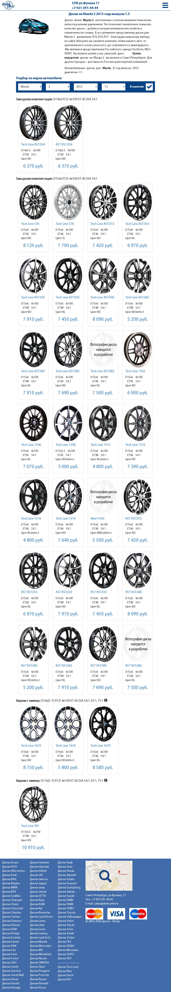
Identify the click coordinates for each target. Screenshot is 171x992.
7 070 (33, 467)
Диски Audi (9, 875)
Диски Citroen (11, 916)
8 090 (103, 319)
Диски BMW (10, 887)
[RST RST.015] (137, 497)
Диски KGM (37, 904)
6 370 (33, 166)
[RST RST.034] (68, 123)
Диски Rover (38, 987)
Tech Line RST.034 (33, 144)
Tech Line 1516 (135, 445)
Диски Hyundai (39, 866)
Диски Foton (10, 958)
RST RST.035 (64, 592)
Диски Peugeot (40, 971)
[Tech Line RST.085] (68, 349)
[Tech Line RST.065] (137, 276)
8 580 (103, 767)
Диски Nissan (38, 958)
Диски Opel (37, 966)
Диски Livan (37, 929)
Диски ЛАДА (66, 946)
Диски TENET (66, 908)
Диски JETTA (38, 896)
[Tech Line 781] (33, 804)
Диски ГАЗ (64, 941)
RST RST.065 (29, 666)
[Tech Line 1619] (33, 724)
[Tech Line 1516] (137, 423)
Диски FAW (9, 946)
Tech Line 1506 (31, 445)
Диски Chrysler (11, 912)
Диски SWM (65, 900)
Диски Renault (39, 983)
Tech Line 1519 (65, 518)
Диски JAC (36, 875)
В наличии (137, 86)
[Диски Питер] (8, 5)
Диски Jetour (38, 891)
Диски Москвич (68, 950)
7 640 (68, 540)
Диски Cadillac (11, 896)
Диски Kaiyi (37, 900)
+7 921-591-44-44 (85, 8)
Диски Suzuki (66, 896)
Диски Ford (9, 954)
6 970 (137, 245)
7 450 (68, 319)
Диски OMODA (39, 962)
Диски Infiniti (38, 871)
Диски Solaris (66, 879)
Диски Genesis (11, 971)
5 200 (137, 319)
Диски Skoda (66, 871)
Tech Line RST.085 (67, 371)
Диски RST (64, 979)
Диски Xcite (65, 929)
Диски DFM (9, 929)
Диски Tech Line (68, 967)
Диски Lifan (37, 925)
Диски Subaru (66, 891)
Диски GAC (9, 962)
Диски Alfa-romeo (13, 871)
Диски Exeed (10, 941)
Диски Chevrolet (12, 908)
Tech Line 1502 (135, 371)
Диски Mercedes (40, 946)
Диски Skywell (67, 875)
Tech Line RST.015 (102, 224)
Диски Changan (12, 900)
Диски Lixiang (38, 933)
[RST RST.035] (68, 570)
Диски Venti (65, 975)
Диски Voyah (66, 925)
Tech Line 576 (30, 224)
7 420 (103, 245)
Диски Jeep (37, 887)
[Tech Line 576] (33, 202)
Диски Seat (65, 866)
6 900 (137, 393)
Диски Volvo (66, 921)
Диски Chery (10, 904)
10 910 (33, 847)
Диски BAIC (9, 879)
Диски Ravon (38, 979)
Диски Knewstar (40, 912)
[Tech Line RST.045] (103, 276)
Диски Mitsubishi (40, 954)
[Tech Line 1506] (33, 423)
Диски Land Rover (41, 916)
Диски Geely (10, 966)
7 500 (103, 393)
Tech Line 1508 (65, 445)
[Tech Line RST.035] (33, 276)
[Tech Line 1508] (68, 423)
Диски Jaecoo (39, 879)
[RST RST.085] (103, 644)
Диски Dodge (11, 933)
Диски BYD (9, 891)
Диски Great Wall (13, 975)
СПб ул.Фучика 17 (85, 3)
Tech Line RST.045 (102, 297)
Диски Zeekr (66, 933)
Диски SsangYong (69, 887)
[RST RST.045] (137, 570)
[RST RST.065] (33, 644)
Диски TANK (65, 904)
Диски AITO (9, 866)
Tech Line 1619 (31, 746)
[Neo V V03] (103, 497)
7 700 (68, 245)
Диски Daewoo (11, 921)
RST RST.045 (133, 592)
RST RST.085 (99, 666)
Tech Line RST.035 (33, 297)
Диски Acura (10, 862)
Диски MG (36, 950)
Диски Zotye (66, 937)
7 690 (68, 393)
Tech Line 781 (30, 826)
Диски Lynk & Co (40, 937)
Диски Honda (10, 983)
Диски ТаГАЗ (66, 954)
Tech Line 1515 (100, 445)
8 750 (33, 767)
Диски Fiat (9, 950)
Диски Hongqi (11, 987)
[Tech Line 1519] (68, 497)
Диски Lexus (38, 921)
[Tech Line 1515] (103, 423)
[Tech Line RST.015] (103, 202)
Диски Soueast (67, 883)
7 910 (33, 319)
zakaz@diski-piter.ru (106, 903)
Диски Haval (10, 979)
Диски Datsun (11, 925)
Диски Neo (65, 971)
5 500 (103, 540)
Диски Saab (65, 862)
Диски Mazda (38, 941)
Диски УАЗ (64, 958)
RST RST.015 (133, 518)
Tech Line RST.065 (137, 297)
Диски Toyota (66, 912)
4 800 (103, 467)
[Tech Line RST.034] (33, 123)
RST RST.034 (64, 144)
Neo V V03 (97, 518)
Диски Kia (36, 908)
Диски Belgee (11, 883)
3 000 (68, 467)
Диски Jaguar (38, 883)
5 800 (68, 767)
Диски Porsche (39, 975)
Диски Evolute (11, 937)
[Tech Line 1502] (137, 349)
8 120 (33, 245)
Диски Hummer (39, 862)
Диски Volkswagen (70, 916)
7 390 (137, 467)
